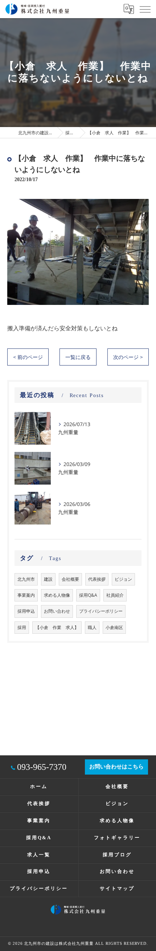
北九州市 (26, 579)
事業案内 (26, 595)
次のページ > (128, 357)
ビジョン (123, 579)
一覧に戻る (78, 357)
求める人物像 (57, 595)
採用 (21, 627)
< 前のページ (28, 357)
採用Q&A (88, 595)
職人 (92, 627)
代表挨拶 (97, 579)
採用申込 (26, 611)
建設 (48, 579)
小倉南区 (114, 627)
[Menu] (144, 9)
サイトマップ (117, 888)
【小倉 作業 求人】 (57, 627)
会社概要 (70, 579)
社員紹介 (115, 595)
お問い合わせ (57, 611)
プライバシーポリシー (101, 611)
